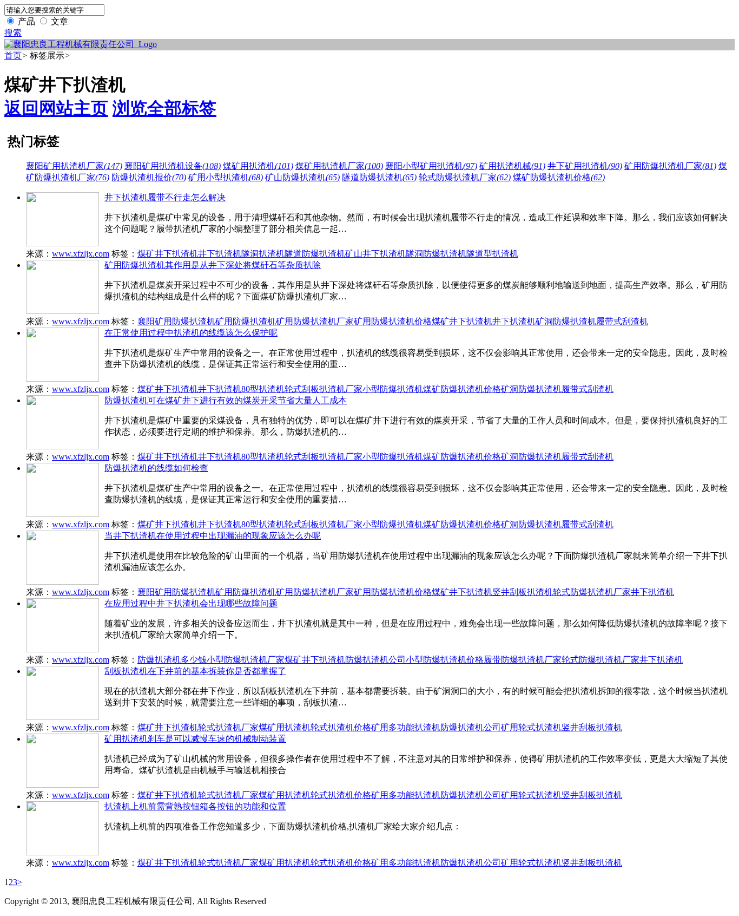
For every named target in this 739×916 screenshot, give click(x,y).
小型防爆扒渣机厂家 (246, 659)
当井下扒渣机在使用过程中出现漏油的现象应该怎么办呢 (212, 535)
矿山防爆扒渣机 (302, 177)
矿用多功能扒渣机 (405, 727)
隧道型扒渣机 (492, 253)
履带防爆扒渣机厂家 (523, 659)
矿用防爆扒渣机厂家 (670, 166)
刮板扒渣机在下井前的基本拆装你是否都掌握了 (195, 671)
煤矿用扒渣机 (258, 166)
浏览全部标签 (164, 108)
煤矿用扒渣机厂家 (339, 166)
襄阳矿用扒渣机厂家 (74, 166)
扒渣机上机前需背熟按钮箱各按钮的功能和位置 (195, 806)
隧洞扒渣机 (263, 253)
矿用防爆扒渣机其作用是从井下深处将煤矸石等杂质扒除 (212, 265)
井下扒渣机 (219, 253)
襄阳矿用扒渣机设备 (172, 166)
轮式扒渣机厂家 (228, 727)
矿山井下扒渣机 (375, 253)
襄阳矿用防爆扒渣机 (176, 321)
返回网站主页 (56, 108)
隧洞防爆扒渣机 (436, 253)
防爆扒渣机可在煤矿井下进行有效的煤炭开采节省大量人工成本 (225, 400)
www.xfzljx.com (80, 253)
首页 (13, 55)
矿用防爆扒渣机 (245, 321)
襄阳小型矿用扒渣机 (431, 166)
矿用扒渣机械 (512, 166)
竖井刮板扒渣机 (522, 592)
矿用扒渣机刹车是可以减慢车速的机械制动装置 (195, 738)
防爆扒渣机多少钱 (172, 659)
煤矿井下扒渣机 (167, 253)
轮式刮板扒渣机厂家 (323, 389)
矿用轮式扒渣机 (531, 727)
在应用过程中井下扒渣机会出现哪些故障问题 (191, 603)
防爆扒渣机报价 (148, 177)
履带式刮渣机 (622, 321)
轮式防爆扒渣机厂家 (465, 177)
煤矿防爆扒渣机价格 (559, 177)
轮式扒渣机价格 (341, 727)
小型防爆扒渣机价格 (445, 659)
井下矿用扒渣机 (584, 166)
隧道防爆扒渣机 (379, 177)
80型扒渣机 (263, 389)
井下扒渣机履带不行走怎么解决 (165, 197)
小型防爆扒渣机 (392, 389)
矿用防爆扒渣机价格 (393, 321)
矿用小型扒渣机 (225, 177)
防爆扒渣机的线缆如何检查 (156, 468)
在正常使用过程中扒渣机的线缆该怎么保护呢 (191, 332)
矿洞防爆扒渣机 (566, 321)
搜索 (13, 32)
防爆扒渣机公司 (375, 659)
